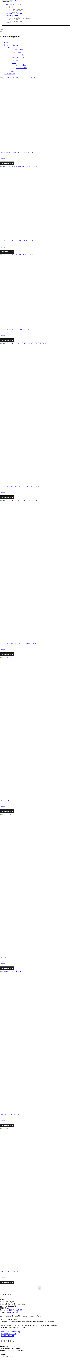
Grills (12, 7)
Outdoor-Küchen (13, 4)
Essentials (16, 52)
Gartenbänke (15, 21)
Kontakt (10, 22)
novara (11, 71)
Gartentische (15, 19)
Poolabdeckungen (14, 13)
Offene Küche (18, 50)
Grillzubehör (21, 68)
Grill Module (21, 65)
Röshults (11, 47)
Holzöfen (13, 12)
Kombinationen (16, 9)
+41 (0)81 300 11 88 (14, 1310)
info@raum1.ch (12, 1312)
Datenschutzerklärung (10, 1332)
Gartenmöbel (12, 15)
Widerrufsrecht (7, 1336)
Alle (11, 6)
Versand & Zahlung (9, 1334)
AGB (3, 1330)
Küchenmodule (16, 10)
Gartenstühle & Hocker (20, 18)
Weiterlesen (7, 163)
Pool (6, 42)
